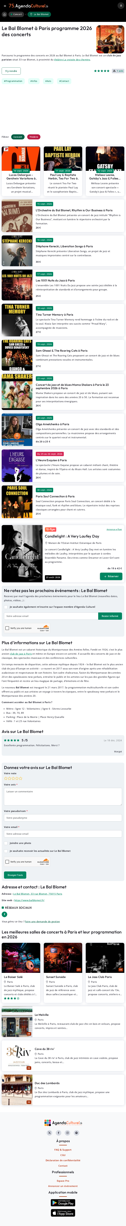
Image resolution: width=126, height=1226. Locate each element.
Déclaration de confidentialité (63, 1160)
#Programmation (13, 81)
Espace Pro (63, 1180)
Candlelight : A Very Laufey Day (72, 536)
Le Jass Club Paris (100, 977)
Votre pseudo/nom (15, 811)
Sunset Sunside (56, 977)
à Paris (20, 178)
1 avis (120, 71)
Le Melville (42, 1015)
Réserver (111, 576)
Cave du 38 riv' (45, 1049)
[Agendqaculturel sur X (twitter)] (49, 1133)
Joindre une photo (20, 843)
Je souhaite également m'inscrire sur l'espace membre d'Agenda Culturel (52, 606)
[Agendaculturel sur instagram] (67, 1133)
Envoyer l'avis (15, 875)
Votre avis (10, 784)
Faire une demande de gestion (42, 921)
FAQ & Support (62, 1149)
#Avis (48, 81)
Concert (18, 136)
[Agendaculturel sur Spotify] (76, 1133)
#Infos (33, 81)
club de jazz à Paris (21, 653)
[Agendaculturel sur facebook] (58, 1133)
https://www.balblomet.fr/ (29, 900)
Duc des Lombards (47, 1083)
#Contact (64, 81)
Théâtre (34, 136)
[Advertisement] (63, 109)
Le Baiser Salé (13, 977)
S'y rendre (11, 70)
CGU (62, 1155)
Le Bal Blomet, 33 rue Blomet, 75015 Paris (37, 893)
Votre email (11, 827)
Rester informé (110, 616)
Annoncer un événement (63, 1186)
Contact (63, 1165)
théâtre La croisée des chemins (72, 59)
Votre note (10, 773)
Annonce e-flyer (114, 529)
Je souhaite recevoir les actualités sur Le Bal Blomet (40, 850)
